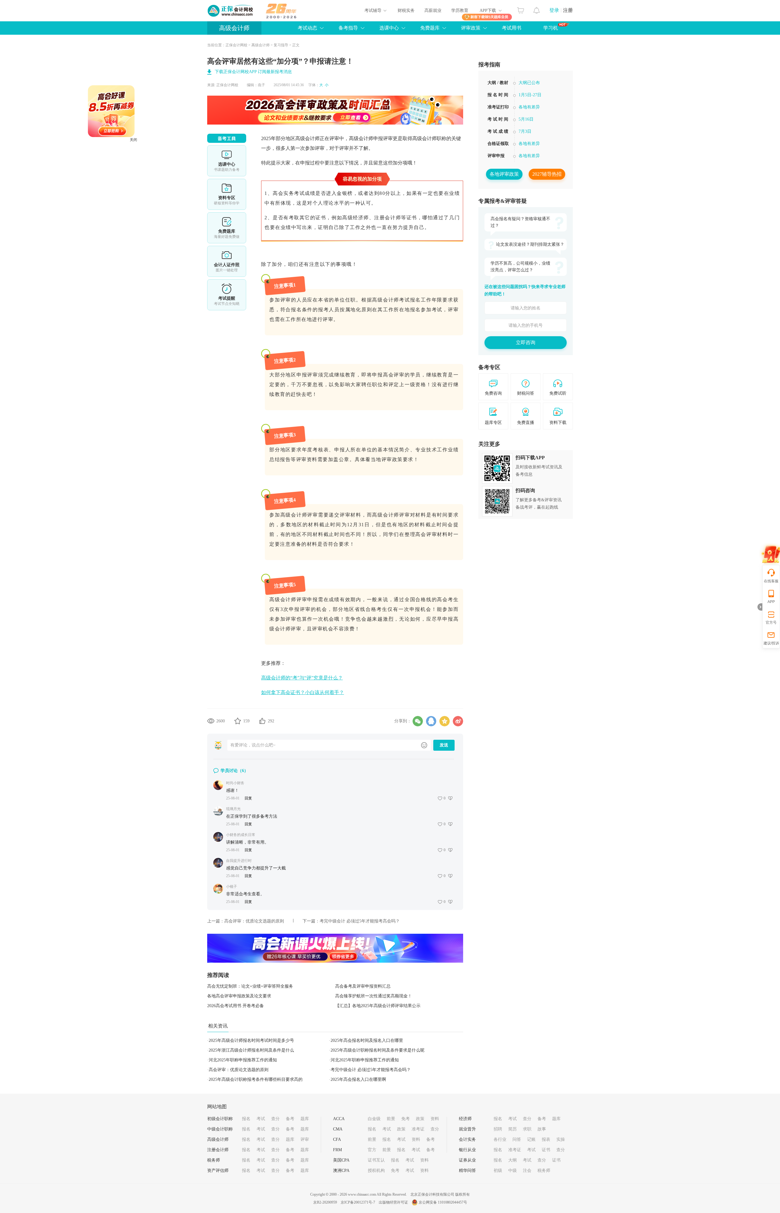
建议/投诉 (771, 643)
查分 (275, 1118)
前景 (391, 1118)
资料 (435, 1118)
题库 (304, 1118)
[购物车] (520, 9)
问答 (516, 1139)
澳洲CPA (341, 1170)
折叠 (759, 607)
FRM (337, 1150)
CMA (337, 1129)
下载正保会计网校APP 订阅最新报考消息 (253, 71)
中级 (512, 1170)
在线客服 (771, 581)
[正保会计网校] (230, 10)
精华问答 (467, 1170)
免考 (405, 1118)
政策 (420, 1118)
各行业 (500, 1139)
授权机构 (376, 1170)
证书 (546, 1150)
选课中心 (389, 27)
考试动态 (307, 27)
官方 (372, 1150)
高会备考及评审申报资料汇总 (363, 986)
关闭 (169, 176)
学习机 (550, 27)
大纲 (512, 1160)
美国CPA (341, 1160)
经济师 (465, 1118)
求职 (527, 1129)
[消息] (536, 9)
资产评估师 (218, 1170)
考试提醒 (226, 295)
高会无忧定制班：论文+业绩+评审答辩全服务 (250, 986)
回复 (248, 798)
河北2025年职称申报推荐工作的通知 (243, 1060)
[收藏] (237, 721)
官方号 (771, 622)
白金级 (374, 1118)
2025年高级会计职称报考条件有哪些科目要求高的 (256, 1079)
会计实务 (467, 1139)
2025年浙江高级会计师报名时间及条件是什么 (251, 1050)
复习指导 (281, 45)
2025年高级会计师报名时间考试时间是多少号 (251, 1040)
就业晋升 (467, 1129)
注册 (568, 10)
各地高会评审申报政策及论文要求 (239, 996)
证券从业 (467, 1160)
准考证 (418, 1129)
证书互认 (376, 1160)
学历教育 (459, 10)
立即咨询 (525, 342)
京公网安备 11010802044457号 (443, 1202)
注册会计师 (218, 1150)
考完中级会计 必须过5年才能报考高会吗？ (360, 921)
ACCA (339, 1118)
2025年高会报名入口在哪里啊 (358, 1079)
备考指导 (348, 27)
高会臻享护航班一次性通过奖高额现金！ (373, 996)
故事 (541, 1129)
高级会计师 (234, 28)
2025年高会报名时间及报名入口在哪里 (367, 1040)
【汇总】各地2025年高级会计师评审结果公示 (377, 1005)
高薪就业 (432, 10)
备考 (290, 1118)
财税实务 (406, 10)
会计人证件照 (226, 261)
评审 (304, 1139)
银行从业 (467, 1150)
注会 (527, 1170)
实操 (560, 1139)
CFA (337, 1139)
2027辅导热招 (547, 174)
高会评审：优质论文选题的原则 (254, 921)
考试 (261, 1118)
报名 (246, 1118)
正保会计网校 (236, 45)
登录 (554, 10)
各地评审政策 (504, 174)
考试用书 (511, 27)
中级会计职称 (220, 1129)
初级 (498, 1170)
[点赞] (262, 721)
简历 (512, 1129)
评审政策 (470, 27)
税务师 (213, 1160)
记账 (531, 1139)
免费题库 (430, 27)
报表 (546, 1139)
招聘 (498, 1129)
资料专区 (226, 194)
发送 (444, 745)
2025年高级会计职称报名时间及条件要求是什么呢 (377, 1050)
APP (771, 602)
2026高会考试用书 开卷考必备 (235, 1005)
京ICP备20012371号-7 (358, 1202)
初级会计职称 (220, 1118)
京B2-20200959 (325, 1202)
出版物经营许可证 (393, 1202)
